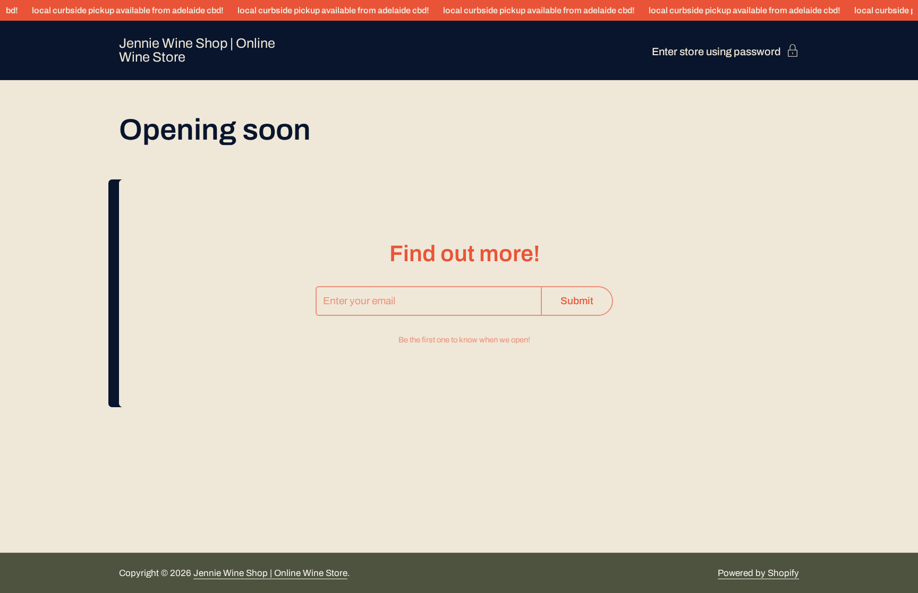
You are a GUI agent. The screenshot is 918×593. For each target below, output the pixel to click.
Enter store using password (716, 51)
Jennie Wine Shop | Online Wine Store (197, 50)
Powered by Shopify (758, 573)
